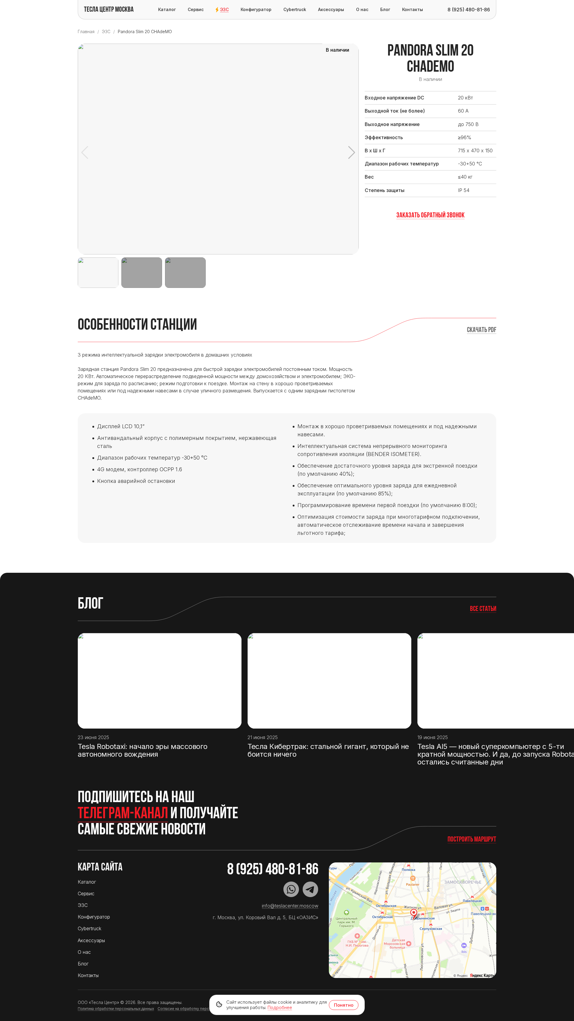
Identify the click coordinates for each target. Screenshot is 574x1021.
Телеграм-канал (123, 814)
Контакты (412, 9)
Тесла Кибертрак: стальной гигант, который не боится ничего (328, 751)
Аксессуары (331, 9)
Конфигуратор (256, 9)
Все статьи (483, 609)
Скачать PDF (481, 330)
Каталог (167, 9)
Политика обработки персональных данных (116, 1008)
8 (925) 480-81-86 (272, 870)
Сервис (196, 9)
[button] (352, 152)
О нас (362, 9)
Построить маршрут (472, 839)
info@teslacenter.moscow (290, 906)
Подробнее (280, 1007)
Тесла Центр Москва (109, 9)
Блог (385, 9)
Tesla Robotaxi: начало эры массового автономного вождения (142, 751)
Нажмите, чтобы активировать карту (412, 920)
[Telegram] (310, 889)
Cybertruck (294, 9)
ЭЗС (224, 9)
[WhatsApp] (291, 889)
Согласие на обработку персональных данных (198, 1008)
